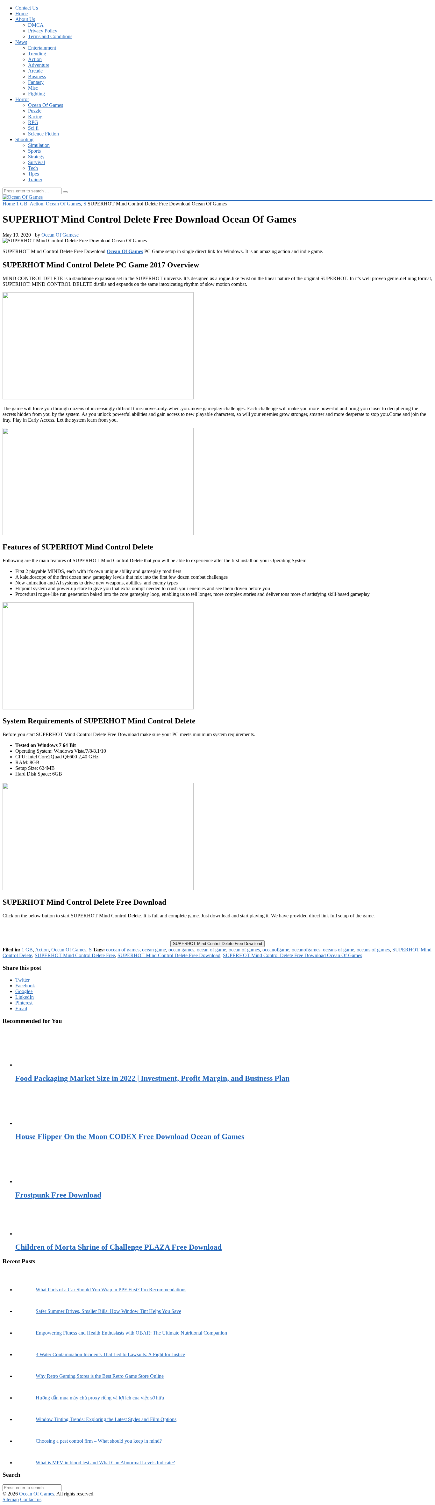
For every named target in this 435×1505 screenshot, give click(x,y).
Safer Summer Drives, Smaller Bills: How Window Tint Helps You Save (108, 1311)
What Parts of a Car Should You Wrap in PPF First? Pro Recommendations (111, 1289)
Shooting (24, 139)
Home (21, 13)
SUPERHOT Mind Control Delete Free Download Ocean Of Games (292, 955)
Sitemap (11, 1499)
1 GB (21, 203)
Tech (33, 168)
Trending (37, 53)
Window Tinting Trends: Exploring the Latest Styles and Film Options (106, 1419)
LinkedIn (24, 997)
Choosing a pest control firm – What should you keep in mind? (99, 1441)
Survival (36, 162)
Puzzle (34, 111)
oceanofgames (306, 949)
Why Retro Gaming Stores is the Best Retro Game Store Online (100, 1376)
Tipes (33, 173)
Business (37, 76)
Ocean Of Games (45, 105)
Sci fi (33, 128)
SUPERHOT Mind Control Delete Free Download (217, 943)
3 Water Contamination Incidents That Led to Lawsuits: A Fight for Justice (110, 1354)
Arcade (35, 70)
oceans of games (373, 949)
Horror (22, 99)
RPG (33, 122)
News (21, 42)
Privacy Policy (42, 30)
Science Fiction (43, 133)
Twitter (22, 980)
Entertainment (42, 48)
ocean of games (244, 949)
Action (35, 59)
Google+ (24, 991)
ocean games (181, 949)
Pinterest (23, 1002)
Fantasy (36, 82)
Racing (35, 116)
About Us (25, 19)
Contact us (30, 1499)
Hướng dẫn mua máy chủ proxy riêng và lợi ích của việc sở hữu (100, 1397)
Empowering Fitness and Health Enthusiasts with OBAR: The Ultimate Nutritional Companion (131, 1333)
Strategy (36, 156)
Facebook (25, 985)
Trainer (35, 179)
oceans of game (338, 949)
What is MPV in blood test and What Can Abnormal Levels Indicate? (105, 1462)
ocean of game (211, 949)
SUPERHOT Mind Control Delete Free (75, 955)
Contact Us (26, 7)
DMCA (36, 25)
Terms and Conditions (50, 36)
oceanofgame (275, 949)
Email (21, 1008)
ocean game (154, 949)
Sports (34, 151)
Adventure (38, 65)
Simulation (39, 145)
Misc (33, 88)
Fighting (36, 93)
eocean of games (122, 949)
